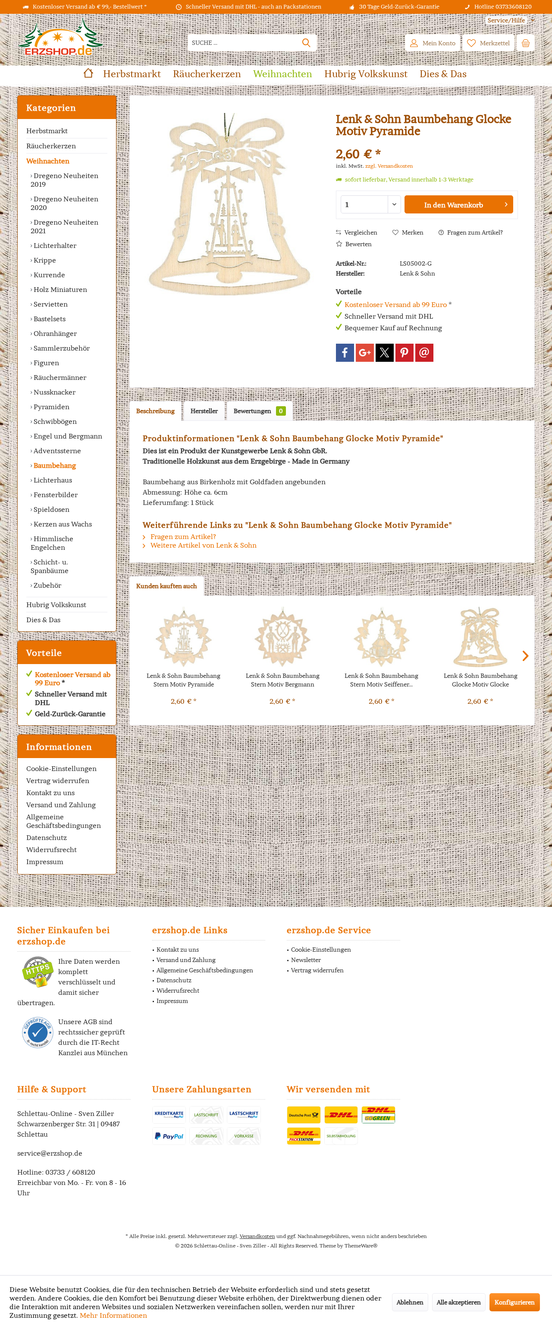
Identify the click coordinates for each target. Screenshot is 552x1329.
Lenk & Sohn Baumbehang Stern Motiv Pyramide (183, 680)
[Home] (88, 74)
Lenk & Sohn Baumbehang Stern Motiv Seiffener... (381, 680)
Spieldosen (50, 509)
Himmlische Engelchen (52, 543)
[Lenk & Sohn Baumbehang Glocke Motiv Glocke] (481, 637)
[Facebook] (345, 353)
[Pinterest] (404, 353)
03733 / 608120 (70, 1172)
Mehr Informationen (113, 1315)
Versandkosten (257, 1236)
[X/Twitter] (385, 353)
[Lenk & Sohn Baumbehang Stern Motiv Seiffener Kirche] (382, 637)
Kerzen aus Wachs (62, 524)
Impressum (44, 861)
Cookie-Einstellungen (61, 768)
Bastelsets (49, 318)
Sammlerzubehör (61, 348)
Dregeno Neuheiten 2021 (64, 226)
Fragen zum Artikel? (474, 232)
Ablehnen (410, 1302)
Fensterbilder (55, 494)
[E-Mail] (424, 353)
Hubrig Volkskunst (56, 604)
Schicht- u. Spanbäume (50, 566)
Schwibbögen (54, 421)
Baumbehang (54, 465)
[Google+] (365, 353)
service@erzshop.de (49, 1153)
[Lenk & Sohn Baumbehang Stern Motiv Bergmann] (283, 637)
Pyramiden (50, 406)
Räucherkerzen (51, 145)
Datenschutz (46, 837)
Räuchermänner (59, 377)
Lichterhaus (52, 480)
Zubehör (46, 585)
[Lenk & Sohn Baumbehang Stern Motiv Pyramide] (184, 637)
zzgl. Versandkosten (389, 166)
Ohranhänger (54, 333)
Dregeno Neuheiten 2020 (64, 203)
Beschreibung (155, 411)
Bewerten (358, 244)
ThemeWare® (361, 1245)
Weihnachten (47, 161)
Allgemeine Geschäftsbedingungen (63, 821)
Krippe (44, 260)
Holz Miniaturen (59, 289)
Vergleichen (360, 232)
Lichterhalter (54, 245)
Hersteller (204, 411)
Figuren (45, 362)
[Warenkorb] (526, 42)
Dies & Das (43, 619)
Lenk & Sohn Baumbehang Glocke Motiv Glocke (481, 680)
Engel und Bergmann (67, 436)
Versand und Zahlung (61, 804)
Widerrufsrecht (51, 849)
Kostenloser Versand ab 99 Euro (72, 678)
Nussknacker (53, 392)
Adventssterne (56, 450)
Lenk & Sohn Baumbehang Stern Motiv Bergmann (283, 680)
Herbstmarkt (47, 130)
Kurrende (48, 274)
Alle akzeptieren (459, 1302)
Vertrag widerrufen (57, 780)
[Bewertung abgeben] (427, 142)
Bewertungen (258, 411)
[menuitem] (507, 20)
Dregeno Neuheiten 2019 (64, 179)
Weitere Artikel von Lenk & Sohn (203, 545)
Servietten (50, 304)
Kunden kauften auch (166, 586)
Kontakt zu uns (50, 792)
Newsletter (306, 960)
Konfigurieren (515, 1302)
